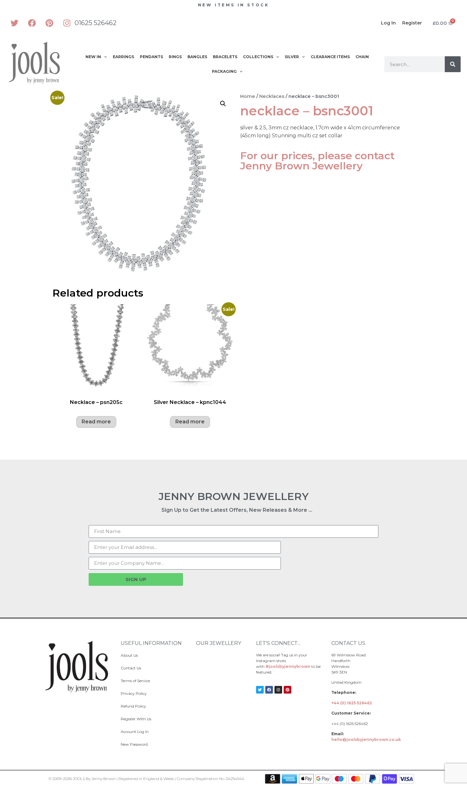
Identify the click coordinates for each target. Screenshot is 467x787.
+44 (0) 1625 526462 (351, 703)
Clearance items (330, 56)
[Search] (453, 64)
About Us (129, 655)
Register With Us (136, 718)
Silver (292, 56)
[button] (223, 103)
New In (93, 56)
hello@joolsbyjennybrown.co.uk (366, 739)
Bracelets (225, 56)
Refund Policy (133, 706)
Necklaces (271, 96)
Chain (362, 56)
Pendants (151, 56)
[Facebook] (32, 23)
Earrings (123, 56)
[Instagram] (67, 23)
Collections (258, 56)
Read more (96, 422)
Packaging (224, 71)
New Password (134, 744)
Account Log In (135, 731)
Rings (175, 56)
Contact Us (131, 668)
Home (247, 96)
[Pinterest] (49, 23)
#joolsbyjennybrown (288, 666)
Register (412, 23)
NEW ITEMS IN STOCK (233, 5)
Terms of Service (135, 680)
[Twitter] (14, 23)
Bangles (197, 56)
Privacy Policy (134, 693)
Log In (388, 23)
